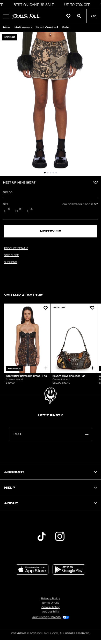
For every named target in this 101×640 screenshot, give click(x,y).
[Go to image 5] (56, 172)
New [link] (6, 27)
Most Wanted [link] (47, 27)
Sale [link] (65, 27)
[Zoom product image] (50, 104)
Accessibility (50, 611)
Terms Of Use (51, 603)
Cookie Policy (50, 607)
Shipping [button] (10, 262)
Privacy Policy (50, 598)
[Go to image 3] (50, 172)
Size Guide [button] (11, 255)
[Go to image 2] (47, 172)
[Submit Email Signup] (86, 434)
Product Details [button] (16, 248)
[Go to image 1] (45, 172)
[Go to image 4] (53, 172)
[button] (32, 5)
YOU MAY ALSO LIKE (23, 295)
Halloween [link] (23, 27)
